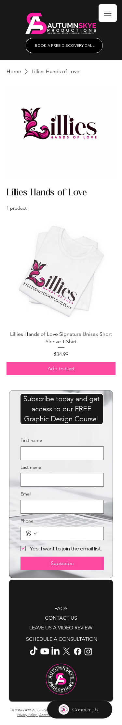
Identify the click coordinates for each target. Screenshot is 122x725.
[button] (61, 409)
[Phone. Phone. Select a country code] (31, 533)
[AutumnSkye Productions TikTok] (34, 651)
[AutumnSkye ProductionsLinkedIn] (55, 651)
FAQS (61, 608)
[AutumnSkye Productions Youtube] (45, 651)
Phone (27, 521)
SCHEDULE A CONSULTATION (61, 639)
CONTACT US (61, 618)
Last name (30, 467)
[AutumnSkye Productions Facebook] (78, 651)
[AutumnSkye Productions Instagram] (88, 651)
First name (31, 440)
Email (25, 494)
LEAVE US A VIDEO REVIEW (60, 628)
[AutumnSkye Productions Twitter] (66, 651)
